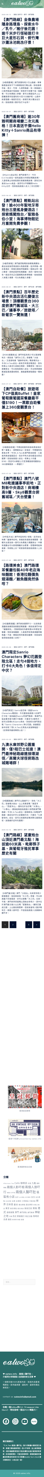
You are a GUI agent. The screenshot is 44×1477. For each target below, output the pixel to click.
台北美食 (8, 1201)
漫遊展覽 (10, 1212)
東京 (8, 1208)
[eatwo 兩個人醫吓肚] (22, 4)
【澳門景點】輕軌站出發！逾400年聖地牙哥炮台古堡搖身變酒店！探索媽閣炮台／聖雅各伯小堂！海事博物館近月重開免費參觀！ (20, 212)
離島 (10, 1219)
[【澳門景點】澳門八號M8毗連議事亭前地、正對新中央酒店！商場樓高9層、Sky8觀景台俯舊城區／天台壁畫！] (22, 517)
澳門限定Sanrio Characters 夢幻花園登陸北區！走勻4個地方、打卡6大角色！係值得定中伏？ (22, 661)
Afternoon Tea (8, 1183)
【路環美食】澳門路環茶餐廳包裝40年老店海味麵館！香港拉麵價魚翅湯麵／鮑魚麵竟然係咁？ (21, 574)
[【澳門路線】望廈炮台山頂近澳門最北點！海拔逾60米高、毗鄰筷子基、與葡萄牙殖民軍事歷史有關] (22, 873)
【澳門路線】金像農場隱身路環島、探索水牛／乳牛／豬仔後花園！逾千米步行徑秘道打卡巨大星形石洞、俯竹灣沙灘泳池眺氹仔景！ (20, 31)
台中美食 (28, 1197)
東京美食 (20, 1208)
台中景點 (22, 1197)
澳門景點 (31, 14)
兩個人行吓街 (11, 1192)
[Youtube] (25, 1421)
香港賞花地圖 (16, 1219)
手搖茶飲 (32, 1201)
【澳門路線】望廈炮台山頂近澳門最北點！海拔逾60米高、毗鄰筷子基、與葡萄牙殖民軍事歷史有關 (21, 844)
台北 (33, 1197)
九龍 (34, 1183)
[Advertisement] (22, 954)
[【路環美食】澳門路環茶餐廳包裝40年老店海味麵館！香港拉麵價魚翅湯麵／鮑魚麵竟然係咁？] (22, 604)
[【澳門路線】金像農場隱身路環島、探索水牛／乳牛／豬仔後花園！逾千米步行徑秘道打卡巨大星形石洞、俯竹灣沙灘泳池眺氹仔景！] (22, 63)
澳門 (25, 14)
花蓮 (10, 1216)
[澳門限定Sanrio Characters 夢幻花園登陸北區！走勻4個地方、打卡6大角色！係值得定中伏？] (22, 691)
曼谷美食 (29, 1205)
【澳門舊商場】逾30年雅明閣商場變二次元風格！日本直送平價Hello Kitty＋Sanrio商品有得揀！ (21, 125)
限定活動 (28, 1216)
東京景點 (13, 1208)
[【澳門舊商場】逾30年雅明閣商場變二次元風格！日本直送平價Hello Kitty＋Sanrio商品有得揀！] (22, 155)
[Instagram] (15, 1421)
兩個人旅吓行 (18, 14)
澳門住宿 (31, 287)
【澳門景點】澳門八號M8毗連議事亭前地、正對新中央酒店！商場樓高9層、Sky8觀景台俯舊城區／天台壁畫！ (21, 487)
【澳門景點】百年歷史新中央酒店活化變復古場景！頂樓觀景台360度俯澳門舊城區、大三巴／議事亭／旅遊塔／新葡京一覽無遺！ (20, 303)
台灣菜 (18, 1201)
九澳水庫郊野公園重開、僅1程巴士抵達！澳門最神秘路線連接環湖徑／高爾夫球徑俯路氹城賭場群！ (21, 753)
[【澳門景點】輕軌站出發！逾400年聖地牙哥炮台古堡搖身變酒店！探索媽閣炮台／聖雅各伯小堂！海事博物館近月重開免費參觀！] (22, 244)
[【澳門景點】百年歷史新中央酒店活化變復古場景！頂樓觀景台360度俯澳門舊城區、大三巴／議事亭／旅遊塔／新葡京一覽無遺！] (22, 335)
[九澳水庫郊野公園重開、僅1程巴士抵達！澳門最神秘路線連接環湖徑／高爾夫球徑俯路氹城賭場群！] (22, 782)
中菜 (29, 1183)
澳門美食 (38, 384)
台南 (13, 1201)
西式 (14, 1216)
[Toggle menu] (41, 4)
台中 (17, 1197)
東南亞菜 (28, 1208)
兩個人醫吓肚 (26, 1192)
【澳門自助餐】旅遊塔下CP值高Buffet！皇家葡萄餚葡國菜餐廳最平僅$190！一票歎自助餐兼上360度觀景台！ (21, 398)
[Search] (2, 4)
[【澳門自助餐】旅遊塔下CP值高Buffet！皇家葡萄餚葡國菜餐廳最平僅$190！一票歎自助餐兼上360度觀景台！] (22, 427)
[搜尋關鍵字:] (19, 1282)
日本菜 (9, 1204)
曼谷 (16, 1204)
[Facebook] (6, 1421)
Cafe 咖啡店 (20, 1183)
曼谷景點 (22, 1205)
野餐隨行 (21, 1216)
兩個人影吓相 (15, 1187)
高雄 (22, 1219)
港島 (35, 1208)
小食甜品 (25, 1201)
